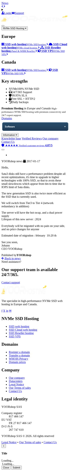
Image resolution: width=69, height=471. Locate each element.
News (4, 3)
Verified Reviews (32, 138)
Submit (16, 467)
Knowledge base (11, 138)
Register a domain (19, 352)
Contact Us (8, 141)
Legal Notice (16, 384)
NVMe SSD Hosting (14, 28)
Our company (51, 138)
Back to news (12, 258)
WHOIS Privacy (18, 358)
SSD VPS (15, 336)
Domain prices (17, 362)
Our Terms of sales (20, 387)
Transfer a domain (19, 355)
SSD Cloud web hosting (23, 329)
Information (9, 135)
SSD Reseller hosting (21, 333)
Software (10, 126)
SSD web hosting (19, 326)
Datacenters (15, 381)
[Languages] (34, 9)
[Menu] (2, 25)
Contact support (10, 282)
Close (6, 467)
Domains (6, 118)
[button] (2, 6)
